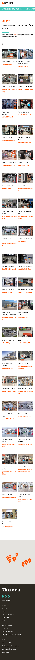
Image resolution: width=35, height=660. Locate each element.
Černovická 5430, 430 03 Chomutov (9, 391)
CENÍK (4, 611)
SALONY (4, 608)
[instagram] (6, 596)
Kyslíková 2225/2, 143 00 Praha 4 (25, 292)
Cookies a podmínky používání (10, 646)
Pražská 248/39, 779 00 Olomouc (24, 417)
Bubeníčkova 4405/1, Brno (7, 368)
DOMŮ (4, 605)
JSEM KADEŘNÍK (7, 626)
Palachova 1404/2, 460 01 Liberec (9, 419)
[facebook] (3, 596)
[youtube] (9, 596)
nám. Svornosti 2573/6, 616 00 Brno (25, 343)
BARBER (4, 621)
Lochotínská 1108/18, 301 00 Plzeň (9, 497)
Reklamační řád (6, 643)
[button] (17, 555)
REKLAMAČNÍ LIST (7, 632)
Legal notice (5, 652)
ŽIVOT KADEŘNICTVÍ (8, 615)
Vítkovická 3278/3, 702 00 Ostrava (25, 444)
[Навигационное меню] (32, 3)
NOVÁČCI (5, 629)
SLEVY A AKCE (6, 618)
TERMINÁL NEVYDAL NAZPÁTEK (11, 635)
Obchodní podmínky (7, 640)
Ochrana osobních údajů (9, 649)
